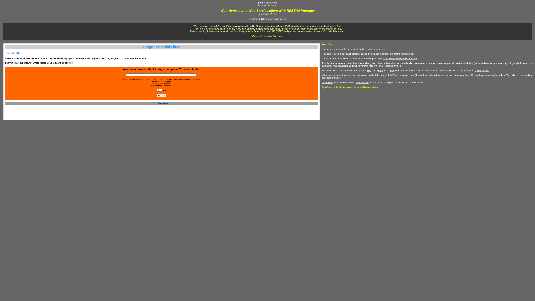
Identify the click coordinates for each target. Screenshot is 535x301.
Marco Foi (282, 19)
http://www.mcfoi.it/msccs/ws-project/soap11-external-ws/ (350, 87)
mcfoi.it (261, 3)
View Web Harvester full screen (267, 36)
